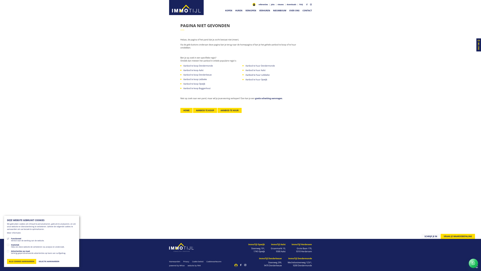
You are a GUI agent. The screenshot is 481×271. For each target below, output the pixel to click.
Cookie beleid (197, 261)
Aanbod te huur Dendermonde (260, 65)
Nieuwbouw (279, 10)
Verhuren (264, 10)
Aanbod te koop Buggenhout (197, 88)
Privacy (186, 261)
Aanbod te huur (230, 110)
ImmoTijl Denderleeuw (270, 258)
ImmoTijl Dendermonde (300, 258)
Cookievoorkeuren (213, 261)
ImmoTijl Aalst (278, 244)
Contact (307, 10)
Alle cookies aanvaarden (21, 261)
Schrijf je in (431, 236)
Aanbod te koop (205, 110)
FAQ (301, 4)
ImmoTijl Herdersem (302, 244)
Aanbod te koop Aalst (193, 70)
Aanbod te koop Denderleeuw (197, 74)
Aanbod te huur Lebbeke (258, 74)
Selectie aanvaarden (49, 261)
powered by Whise (177, 265)
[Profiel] (254, 4)
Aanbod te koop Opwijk (194, 83)
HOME (186, 110)
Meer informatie (14, 233)
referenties (263, 4)
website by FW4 (194, 265)
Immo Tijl (186, 7)
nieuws (281, 4)
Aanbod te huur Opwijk (257, 79)
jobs (273, 4)
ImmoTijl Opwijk (256, 244)
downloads (291, 4)
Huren (238, 10)
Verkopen (250, 10)
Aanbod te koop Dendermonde (198, 65)
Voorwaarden (174, 261)
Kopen (228, 10)
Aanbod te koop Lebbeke (195, 79)
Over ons (294, 10)
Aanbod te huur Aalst (256, 70)
